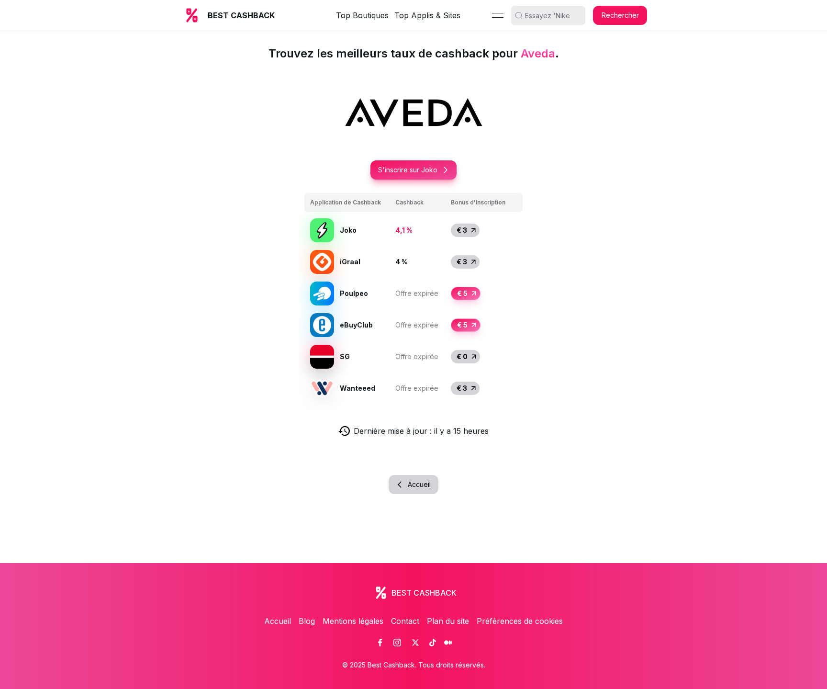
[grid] (413, 298)
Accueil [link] (277, 621)
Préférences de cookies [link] (520, 621)
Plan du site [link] (448, 621)
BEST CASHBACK (241, 15)
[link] (380, 642)
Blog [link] (307, 621)
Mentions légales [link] (353, 621)
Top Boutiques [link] (362, 15)
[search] (551, 15)
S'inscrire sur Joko (407, 170)
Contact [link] (405, 621)
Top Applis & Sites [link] (427, 15)
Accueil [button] (419, 484)
